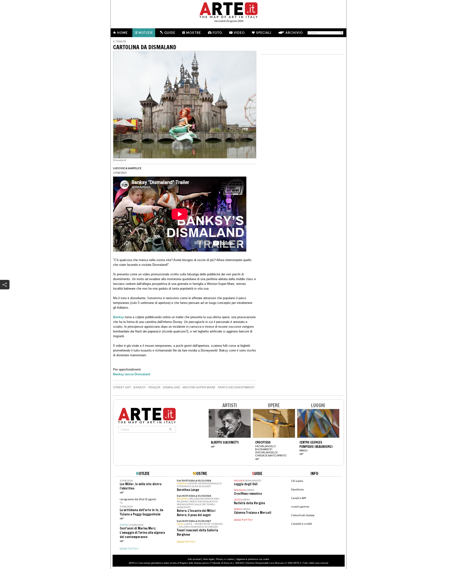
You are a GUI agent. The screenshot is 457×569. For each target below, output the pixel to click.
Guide (169, 33)
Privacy (220, 559)
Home (122, 33)
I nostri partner (300, 506)
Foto (217, 33)
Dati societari (194, 559)
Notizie (146, 33)
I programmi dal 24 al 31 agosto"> (141, 507)
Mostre (193, 33)
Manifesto (297, 489)
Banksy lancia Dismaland (132, 374)
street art (122, 387)
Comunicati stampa (302, 515)
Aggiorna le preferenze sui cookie (252, 559)
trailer (154, 387)
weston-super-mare (199, 387)
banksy (139, 387)
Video (239, 33)
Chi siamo (297, 480)
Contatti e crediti (301, 523)
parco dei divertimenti (236, 387)
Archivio (294, 33)
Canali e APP (298, 498)
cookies (230, 559)
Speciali (263, 33)
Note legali (208, 559)
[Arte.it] (228, 9)
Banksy (119, 317)
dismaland (171, 387)
